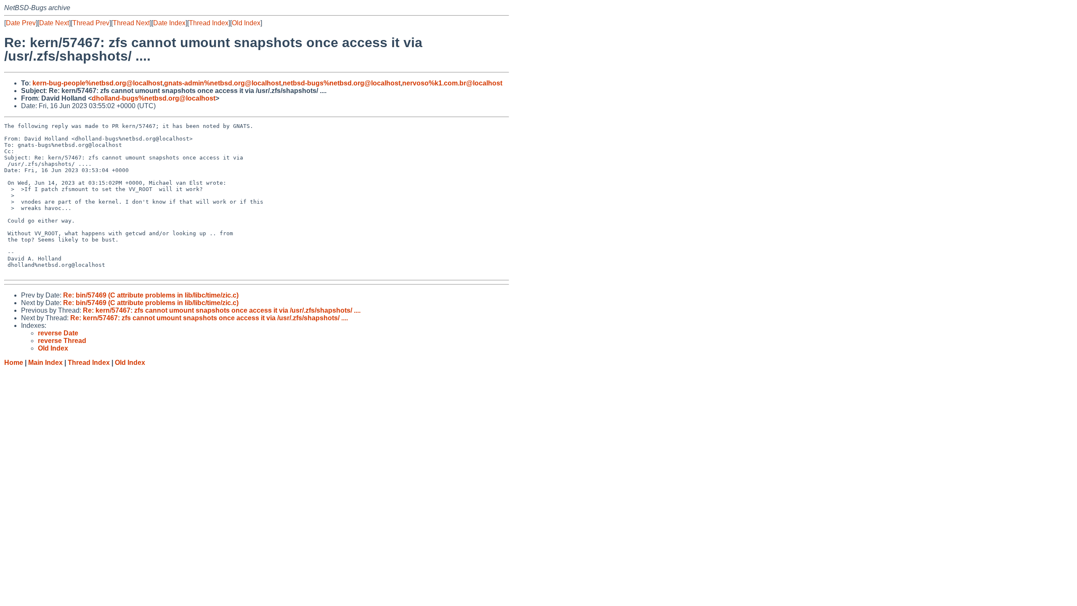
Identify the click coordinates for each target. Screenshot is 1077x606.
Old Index (246, 23)
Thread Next (131, 23)
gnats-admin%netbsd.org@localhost (222, 83)
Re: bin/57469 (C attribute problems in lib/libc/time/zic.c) (151, 295)
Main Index (45, 362)
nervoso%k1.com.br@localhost (452, 83)
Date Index (169, 23)
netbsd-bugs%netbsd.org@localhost (342, 83)
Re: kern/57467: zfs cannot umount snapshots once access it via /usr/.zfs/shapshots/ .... (222, 310)
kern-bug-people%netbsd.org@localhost (97, 83)
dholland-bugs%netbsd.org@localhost (153, 98)
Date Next (54, 23)
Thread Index (208, 23)
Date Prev (21, 23)
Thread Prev (90, 23)
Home (13, 362)
